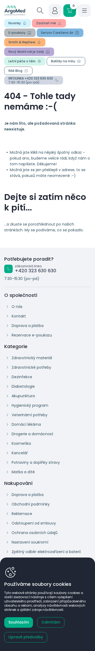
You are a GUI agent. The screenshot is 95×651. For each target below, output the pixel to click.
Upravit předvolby (25, 637)
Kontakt (19, 316)
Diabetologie (23, 386)
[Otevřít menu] (84, 10)
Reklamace (22, 513)
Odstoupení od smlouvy (34, 523)
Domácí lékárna (26, 424)
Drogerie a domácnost (32, 434)
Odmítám (50, 622)
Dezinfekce (22, 377)
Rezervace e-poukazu (32, 335)
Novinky (14, 23)
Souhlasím (18, 622)
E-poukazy (17, 32)
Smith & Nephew (21, 42)
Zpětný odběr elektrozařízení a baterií (46, 551)
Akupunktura (23, 396)
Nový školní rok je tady (26, 51)
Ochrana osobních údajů (35, 532)
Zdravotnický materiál (32, 357)
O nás (17, 306)
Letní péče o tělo (22, 61)
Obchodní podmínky (31, 504)
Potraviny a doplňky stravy (36, 462)
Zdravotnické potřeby (31, 367)
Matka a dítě (23, 472)
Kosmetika (21, 443)
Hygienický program (30, 405)
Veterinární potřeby (30, 415)
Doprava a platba (28, 325)
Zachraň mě (46, 23)
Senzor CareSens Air (57, 32)
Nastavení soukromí (30, 542)
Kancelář (20, 453)
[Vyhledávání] (40, 10)
